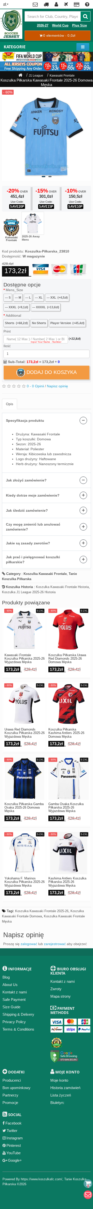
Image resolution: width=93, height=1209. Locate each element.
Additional (13, 315)
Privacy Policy (14, 1022)
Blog (6, 977)
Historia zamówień (65, 1088)
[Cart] (88, 1183)
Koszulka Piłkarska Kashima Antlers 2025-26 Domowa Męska (66, 733)
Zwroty (56, 989)
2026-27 (42, 25)
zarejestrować (55, 944)
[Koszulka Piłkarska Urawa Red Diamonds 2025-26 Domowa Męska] (68, 629)
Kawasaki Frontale (62, 75)
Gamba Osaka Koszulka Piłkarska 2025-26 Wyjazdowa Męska (66, 807)
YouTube (13, 1153)
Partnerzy (10, 1095)
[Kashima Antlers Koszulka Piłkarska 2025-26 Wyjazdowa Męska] (68, 853)
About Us (10, 985)
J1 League (36, 75)
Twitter (12, 1130)
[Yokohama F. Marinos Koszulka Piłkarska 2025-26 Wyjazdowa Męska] (24, 853)
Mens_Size (14, 290)
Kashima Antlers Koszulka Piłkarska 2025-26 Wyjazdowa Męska (67, 882)
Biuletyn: (57, 1102)
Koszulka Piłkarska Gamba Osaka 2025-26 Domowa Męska (24, 807)
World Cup (60, 25)
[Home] (20, 75)
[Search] (85, 16)
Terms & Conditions (18, 1029)
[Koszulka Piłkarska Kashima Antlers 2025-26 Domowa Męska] (68, 704)
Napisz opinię (57, 386)
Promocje (10, 1102)
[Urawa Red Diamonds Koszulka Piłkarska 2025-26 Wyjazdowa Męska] (24, 704)
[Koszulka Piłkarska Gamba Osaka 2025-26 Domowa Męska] (24, 778)
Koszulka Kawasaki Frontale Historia (62, 587)
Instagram (14, 1138)
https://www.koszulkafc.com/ (41, 1179)
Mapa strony (60, 996)
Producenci (11, 1080)
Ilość (7, 346)
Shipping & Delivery (18, 1014)
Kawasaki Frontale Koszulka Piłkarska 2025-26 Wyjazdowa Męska (24, 658)
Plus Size (79, 25)
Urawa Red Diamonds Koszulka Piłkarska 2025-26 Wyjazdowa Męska (24, 733)
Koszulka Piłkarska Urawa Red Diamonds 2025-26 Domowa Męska (67, 658)
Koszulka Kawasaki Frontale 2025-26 (41, 911)
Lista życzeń (60, 1095)
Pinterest (13, 1145)
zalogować (29, 944)
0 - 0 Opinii (35, 386)
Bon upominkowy (16, 1088)
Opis (9, 404)
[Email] (88, 1194)
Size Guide (11, 1007)
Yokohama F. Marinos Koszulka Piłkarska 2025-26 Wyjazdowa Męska (24, 882)
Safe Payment (14, 999)
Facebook (13, 1123)
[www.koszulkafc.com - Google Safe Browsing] (64, 1055)
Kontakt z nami (14, 992)
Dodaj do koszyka (51, 372)
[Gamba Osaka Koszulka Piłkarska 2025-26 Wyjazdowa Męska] (68, 778)
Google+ (15, 1160)
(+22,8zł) (75, 338)
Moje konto (59, 1080)
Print (7, 331)
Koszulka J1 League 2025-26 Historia (29, 592)
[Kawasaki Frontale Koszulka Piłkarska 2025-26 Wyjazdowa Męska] (32, 223)
